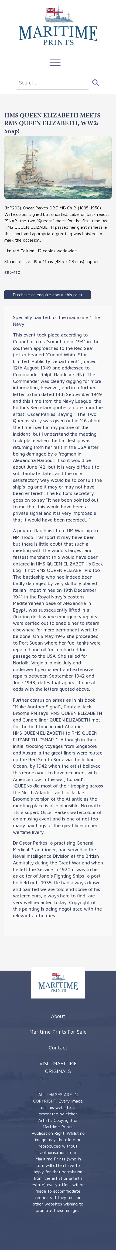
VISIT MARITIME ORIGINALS (58, 1067)
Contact (58, 1047)
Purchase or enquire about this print (48, 294)
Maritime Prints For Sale (58, 1032)
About (58, 1016)
